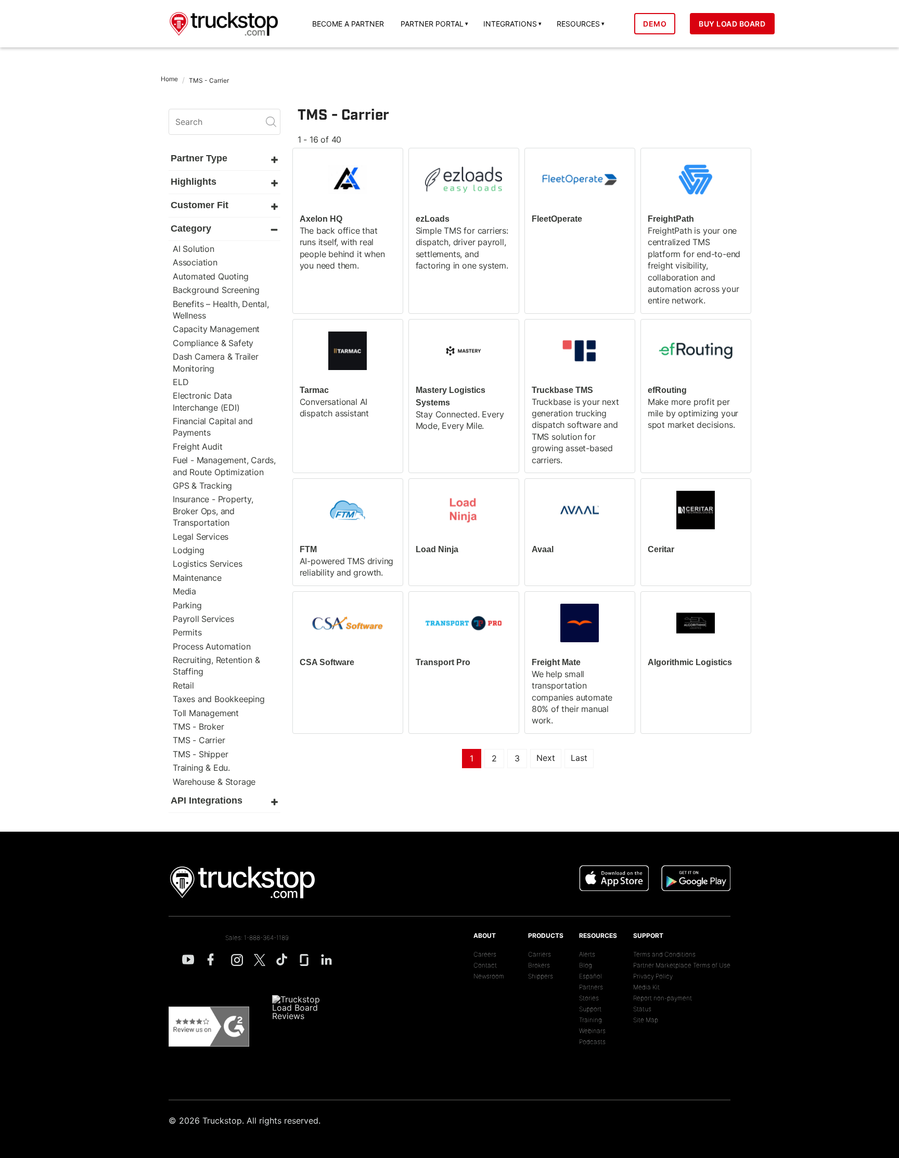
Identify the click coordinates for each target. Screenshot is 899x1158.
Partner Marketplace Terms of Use (681, 965)
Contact (485, 965)
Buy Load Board (732, 23)
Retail (183, 685)
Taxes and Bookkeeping (219, 699)
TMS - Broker (198, 726)
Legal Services (200, 536)
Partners (591, 987)
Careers (484, 954)
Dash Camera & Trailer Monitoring (216, 362)
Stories (589, 998)
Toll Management (206, 713)
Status (642, 1009)
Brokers (539, 965)
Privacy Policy (653, 976)
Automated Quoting (211, 276)
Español (590, 976)
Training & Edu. (201, 767)
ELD (180, 382)
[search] (224, 122)
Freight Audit (197, 446)
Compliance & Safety (213, 343)
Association (195, 262)
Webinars (592, 1031)
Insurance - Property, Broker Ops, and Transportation (213, 511)
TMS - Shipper (200, 754)
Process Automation (211, 646)
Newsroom (488, 976)
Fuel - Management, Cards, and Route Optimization (224, 466)
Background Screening (216, 290)
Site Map (645, 1020)
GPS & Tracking (202, 485)
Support (590, 1009)
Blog (585, 965)
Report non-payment (662, 998)
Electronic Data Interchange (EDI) (206, 401)
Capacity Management (216, 329)
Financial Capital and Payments (213, 427)
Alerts (587, 954)
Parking (187, 605)
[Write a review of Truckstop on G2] (209, 1027)
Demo (654, 23)
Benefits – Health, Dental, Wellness (221, 310)
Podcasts (592, 1042)
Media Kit (646, 987)
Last (579, 758)
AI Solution (193, 249)
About (484, 935)
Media (184, 591)
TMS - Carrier (199, 740)
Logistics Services (207, 563)
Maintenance (197, 577)
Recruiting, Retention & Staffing (216, 666)
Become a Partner (348, 23)
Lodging (188, 550)
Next (545, 758)
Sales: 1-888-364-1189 (257, 937)
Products (545, 935)
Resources (598, 935)
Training (590, 1020)
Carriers (539, 954)
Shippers (540, 976)
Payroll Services (203, 619)
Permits (187, 632)
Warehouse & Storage (214, 782)
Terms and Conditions (664, 954)
